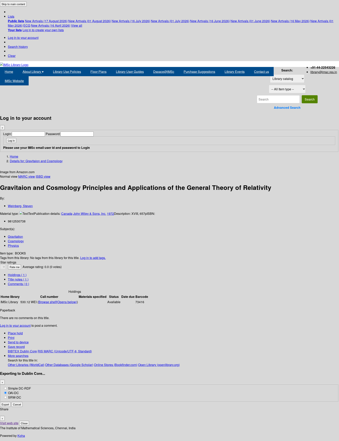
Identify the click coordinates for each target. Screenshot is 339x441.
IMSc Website (14, 81)
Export (5, 404)
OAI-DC (13, 393)
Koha (21, 435)
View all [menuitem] (76, 25)
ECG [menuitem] (26, 25)
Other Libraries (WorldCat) (26, 364)
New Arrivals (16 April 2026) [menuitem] (50, 25)
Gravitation (15, 236)
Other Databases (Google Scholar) (69, 364)
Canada (66, 213)
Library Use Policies (67, 71)
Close (24, 423)
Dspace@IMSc (163, 71)
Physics (13, 245)
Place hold (15, 333)
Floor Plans (98, 71)
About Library (33, 71)
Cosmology (16, 241)
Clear (11, 55)
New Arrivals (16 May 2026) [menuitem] (290, 21)
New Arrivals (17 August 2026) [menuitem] (46, 21)
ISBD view (43, 176)
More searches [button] (18, 355)
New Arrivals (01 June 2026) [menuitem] (250, 21)
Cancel (17, 404)
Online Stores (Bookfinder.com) (115, 364)
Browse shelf (57, 302)
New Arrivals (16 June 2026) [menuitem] (210, 21)
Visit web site (9, 423)
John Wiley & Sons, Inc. (89, 213)
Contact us (261, 71)
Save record (16, 346)
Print (11, 337)
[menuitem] (16, 21)
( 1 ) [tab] (17, 275)
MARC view (26, 176)
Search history (18, 46)
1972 (110, 213)
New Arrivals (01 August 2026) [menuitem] (89, 21)
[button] (11, 16)
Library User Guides (130, 71)
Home (9, 71)
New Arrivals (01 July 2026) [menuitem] (170, 21)
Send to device (18, 342)
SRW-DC (14, 397)
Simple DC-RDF (19, 388)
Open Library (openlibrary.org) (159, 364)
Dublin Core (28, 351)
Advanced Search (287, 107)
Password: (53, 134)
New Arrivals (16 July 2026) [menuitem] (131, 21)
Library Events (235, 71)
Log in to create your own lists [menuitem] (43, 30)
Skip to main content (13, 4)
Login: (7, 134)
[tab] (18, 279)
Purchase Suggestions (199, 71)
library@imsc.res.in (323, 72)
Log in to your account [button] (15, 325)
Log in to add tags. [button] (93, 257)
